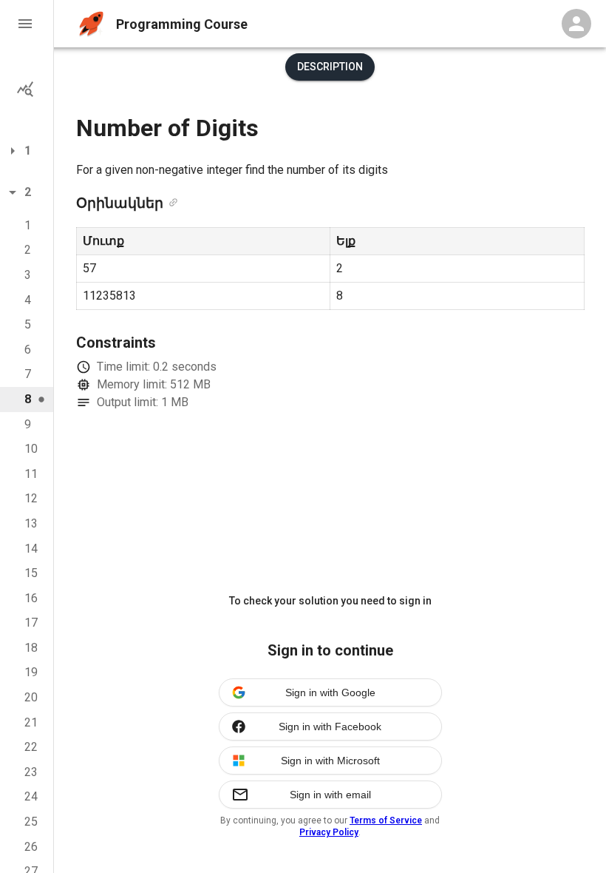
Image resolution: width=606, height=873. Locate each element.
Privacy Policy (328, 832)
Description (330, 67)
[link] (173, 203)
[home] (91, 24)
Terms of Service (386, 820)
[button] (26, 23)
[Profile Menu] (576, 23)
